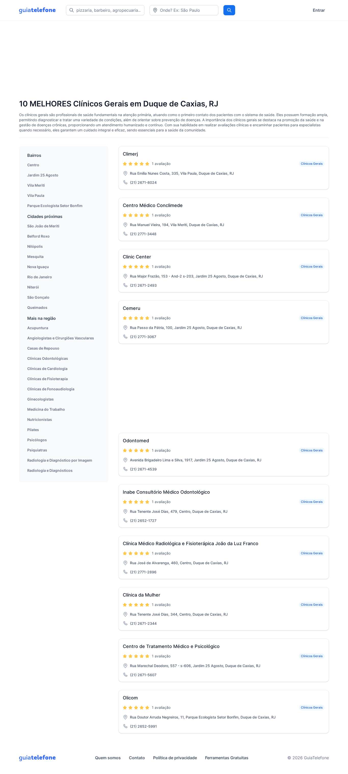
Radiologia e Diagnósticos (50, 470)
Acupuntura (37, 328)
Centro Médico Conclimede (153, 205)
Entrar (319, 10)
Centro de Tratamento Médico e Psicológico (171, 646)
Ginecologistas (40, 399)
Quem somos (108, 757)
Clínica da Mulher (141, 595)
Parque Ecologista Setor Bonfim (55, 205)
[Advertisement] (172, 60)
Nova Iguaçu (38, 267)
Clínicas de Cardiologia (47, 368)
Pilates (33, 429)
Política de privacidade (175, 757)
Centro (33, 165)
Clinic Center (137, 256)
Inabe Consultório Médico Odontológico (166, 492)
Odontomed (136, 440)
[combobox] (184, 10)
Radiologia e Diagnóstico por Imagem (59, 460)
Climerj (130, 154)
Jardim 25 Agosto (42, 175)
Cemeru (131, 308)
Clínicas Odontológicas (47, 358)
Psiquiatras (37, 450)
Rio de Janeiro (39, 277)
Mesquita (35, 256)
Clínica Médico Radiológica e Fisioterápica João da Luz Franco (190, 543)
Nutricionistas (39, 419)
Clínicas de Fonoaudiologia (50, 389)
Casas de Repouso (43, 348)
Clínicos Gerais (312, 163)
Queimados (37, 307)
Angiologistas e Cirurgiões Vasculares (60, 338)
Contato (137, 757)
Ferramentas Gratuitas (226, 757)
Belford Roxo (38, 236)
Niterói (33, 287)
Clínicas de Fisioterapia (47, 379)
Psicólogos (37, 440)
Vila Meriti (36, 185)
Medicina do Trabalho (46, 409)
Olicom (130, 697)
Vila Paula (35, 195)
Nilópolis (35, 246)
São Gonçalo (38, 297)
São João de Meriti (43, 226)
